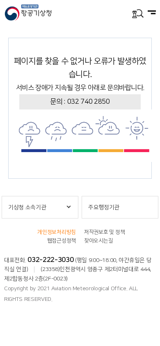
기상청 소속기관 (27, 207)
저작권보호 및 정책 (104, 232)
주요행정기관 (103, 207)
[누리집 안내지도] (152, 13)
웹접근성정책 (61, 241)
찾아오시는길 (98, 241)
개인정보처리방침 (56, 232)
